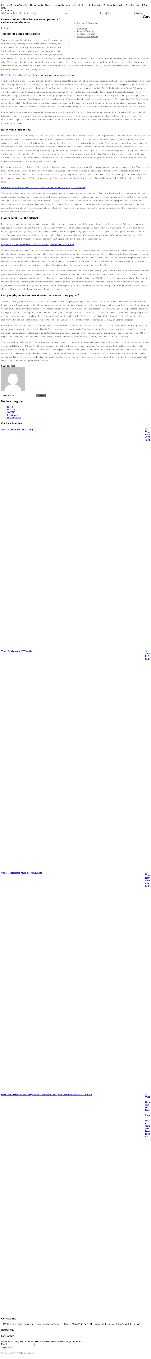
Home (74, 18)
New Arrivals (77, 39)
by (2, 28)
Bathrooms (82, 28)
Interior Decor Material (87, 36)
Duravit (74, 42)
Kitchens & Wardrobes (87, 23)
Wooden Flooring (85, 31)
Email (4, 1344)
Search (103, 13)
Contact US (76, 47)
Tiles (79, 26)
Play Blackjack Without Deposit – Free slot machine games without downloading (37, 244)
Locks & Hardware (86, 34)
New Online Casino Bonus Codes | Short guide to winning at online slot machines (38, 75)
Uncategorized (14, 417)
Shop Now (76, 49)
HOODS (11, 409)
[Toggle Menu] (66, 13)
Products (75, 20)
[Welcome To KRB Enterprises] (16, 13)
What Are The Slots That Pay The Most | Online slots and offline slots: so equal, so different (43, 187)
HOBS (10, 407)
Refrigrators (12, 415)
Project (74, 44)
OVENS (11, 412)
